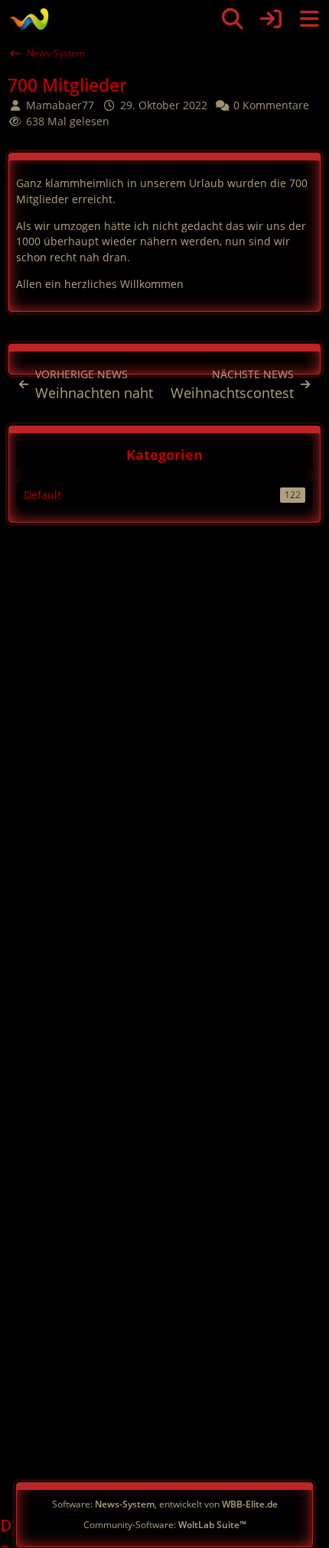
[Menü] (309, 19)
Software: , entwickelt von (165, 1504)
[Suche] (232, 19)
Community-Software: (164, 1524)
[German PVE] (29, 19)
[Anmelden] (271, 19)
